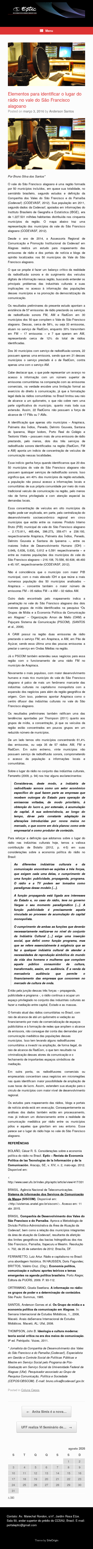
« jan (11, 1497)
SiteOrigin (52, 1540)
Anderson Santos (61, 111)
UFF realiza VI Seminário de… (46, 1427)
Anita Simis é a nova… (46, 1411)
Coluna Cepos (30, 1390)
